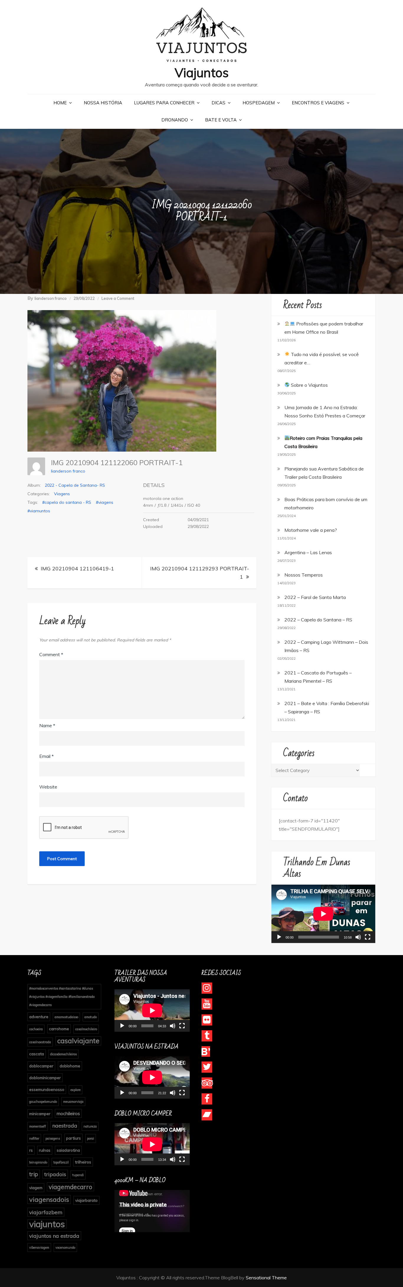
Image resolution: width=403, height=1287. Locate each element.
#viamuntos (38, 511)
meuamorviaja (73, 1102)
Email (46, 756)
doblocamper (41, 1065)
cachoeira (36, 1029)
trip (33, 1174)
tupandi (78, 1175)
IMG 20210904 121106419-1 (77, 568)
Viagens (62, 493)
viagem (35, 1187)
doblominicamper (45, 1077)
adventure (38, 1016)
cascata (36, 1053)
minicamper (39, 1113)
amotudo (90, 1017)
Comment (51, 654)
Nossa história (103, 103)
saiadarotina (68, 1150)
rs (31, 1150)
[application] (323, 914)
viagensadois (49, 1199)
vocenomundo (65, 1247)
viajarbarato (86, 1200)
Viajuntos (202, 72)
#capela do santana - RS (66, 502)
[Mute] (358, 937)
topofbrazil (61, 1162)
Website (48, 787)
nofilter (34, 1138)
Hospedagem (259, 103)
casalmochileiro (86, 1029)
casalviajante (78, 1040)
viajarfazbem (46, 1212)
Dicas (218, 103)
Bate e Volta (221, 120)
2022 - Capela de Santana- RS (75, 485)
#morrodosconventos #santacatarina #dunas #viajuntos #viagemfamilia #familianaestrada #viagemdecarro (62, 996)
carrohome (59, 1028)
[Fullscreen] (368, 937)
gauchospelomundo (43, 1102)
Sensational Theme (266, 1278)
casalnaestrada (40, 1042)
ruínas (44, 1150)
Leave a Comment (117, 298)
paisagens (52, 1138)
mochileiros (68, 1113)
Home (60, 103)
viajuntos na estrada (54, 1235)
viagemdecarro (70, 1187)
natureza (90, 1126)
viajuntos (47, 1223)
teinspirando (38, 1162)
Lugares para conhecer (164, 103)
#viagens (104, 502)
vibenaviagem (39, 1247)
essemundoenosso (46, 1089)
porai (90, 1138)
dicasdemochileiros (63, 1054)
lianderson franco (51, 298)
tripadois (55, 1174)
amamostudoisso (66, 1017)
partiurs (73, 1137)
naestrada (64, 1125)
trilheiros (83, 1161)
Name (47, 725)
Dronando (174, 120)
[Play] (279, 937)
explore (76, 1090)
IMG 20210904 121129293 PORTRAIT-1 (199, 572)
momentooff (37, 1126)
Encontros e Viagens (318, 103)
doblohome (70, 1065)
